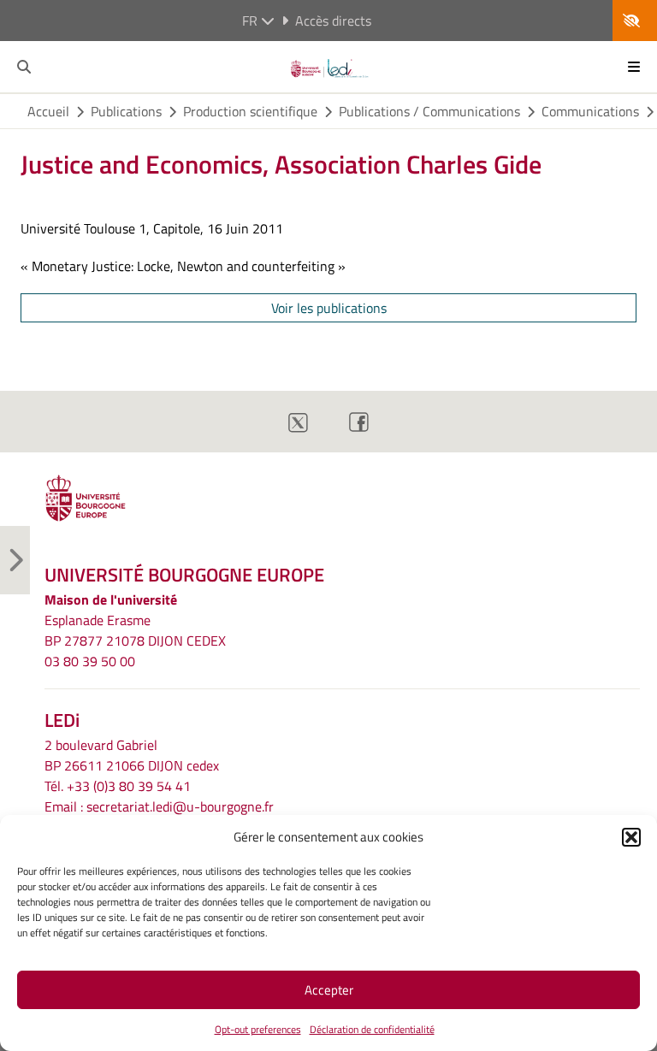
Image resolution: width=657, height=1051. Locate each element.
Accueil (48, 111)
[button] (631, 837)
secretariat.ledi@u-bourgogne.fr (180, 806)
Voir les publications (329, 308)
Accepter (329, 990)
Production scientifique (250, 111)
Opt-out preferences (258, 1029)
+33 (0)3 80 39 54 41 (129, 786)
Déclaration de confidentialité (372, 1029)
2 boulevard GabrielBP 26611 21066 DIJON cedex (131, 755)
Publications (126, 111)
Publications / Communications (429, 111)
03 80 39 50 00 (89, 661)
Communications (590, 111)
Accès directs (333, 20)
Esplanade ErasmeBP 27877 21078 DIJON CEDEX (135, 630)
